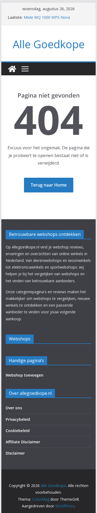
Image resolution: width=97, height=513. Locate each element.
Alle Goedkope (49, 44)
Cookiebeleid (18, 430)
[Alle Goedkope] (12, 68)
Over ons (14, 407)
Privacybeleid (18, 419)
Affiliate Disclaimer (23, 441)
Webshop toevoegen (24, 375)
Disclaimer (15, 453)
